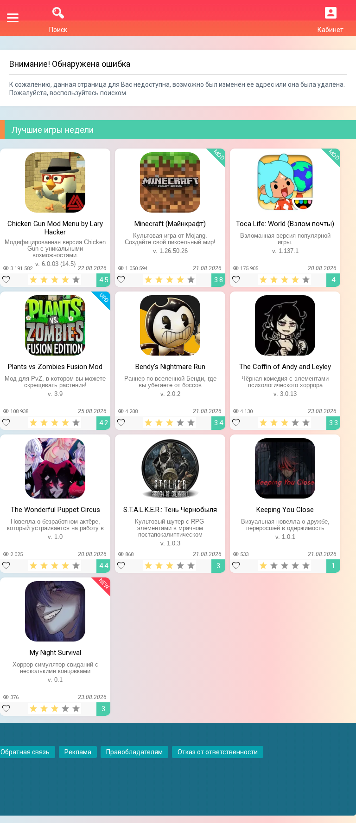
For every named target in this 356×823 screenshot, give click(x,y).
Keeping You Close (285, 509)
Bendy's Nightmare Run (170, 367)
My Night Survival (55, 652)
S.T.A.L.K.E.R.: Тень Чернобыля (170, 509)
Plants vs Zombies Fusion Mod (55, 367)
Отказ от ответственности (218, 752)
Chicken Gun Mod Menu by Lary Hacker (55, 227)
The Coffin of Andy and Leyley (285, 367)
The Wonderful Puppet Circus (55, 509)
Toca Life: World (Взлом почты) (285, 224)
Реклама (77, 752)
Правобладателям (134, 752)
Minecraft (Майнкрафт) (170, 224)
